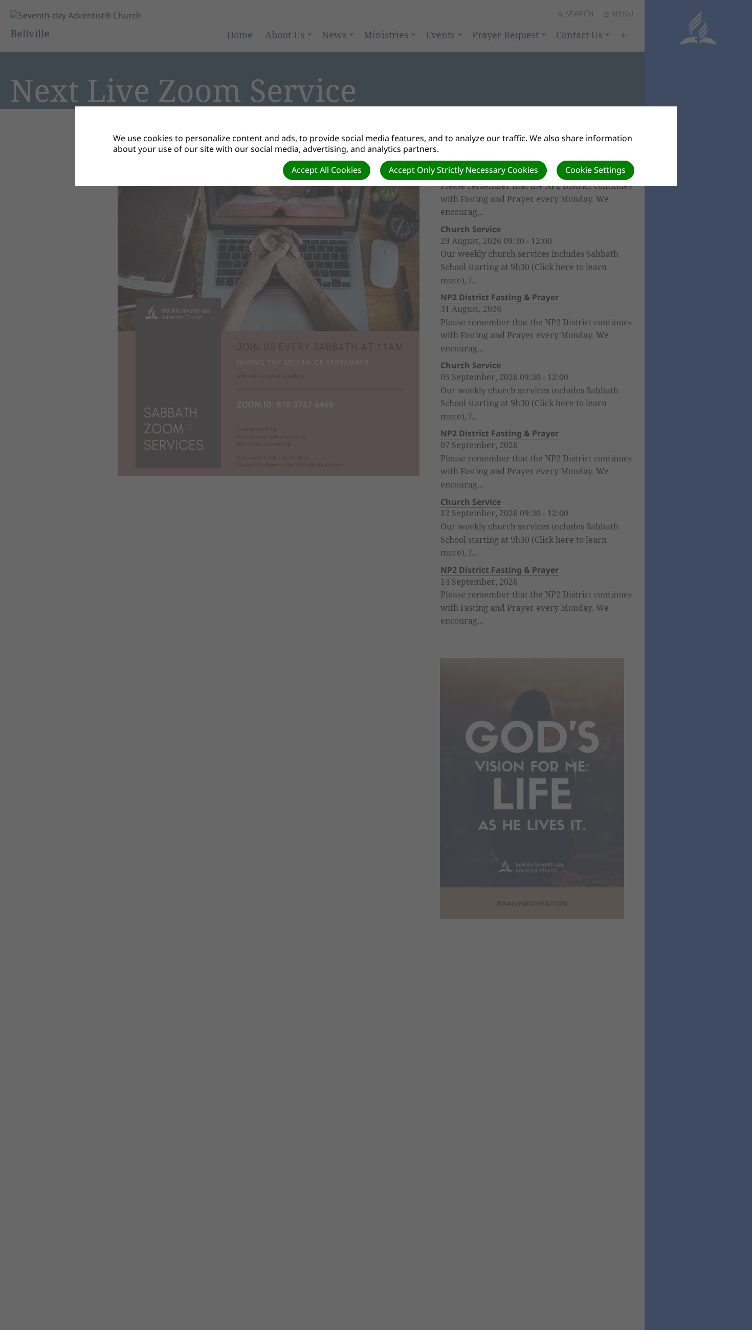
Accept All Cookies (327, 169)
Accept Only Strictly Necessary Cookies (463, 169)
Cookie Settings (595, 169)
